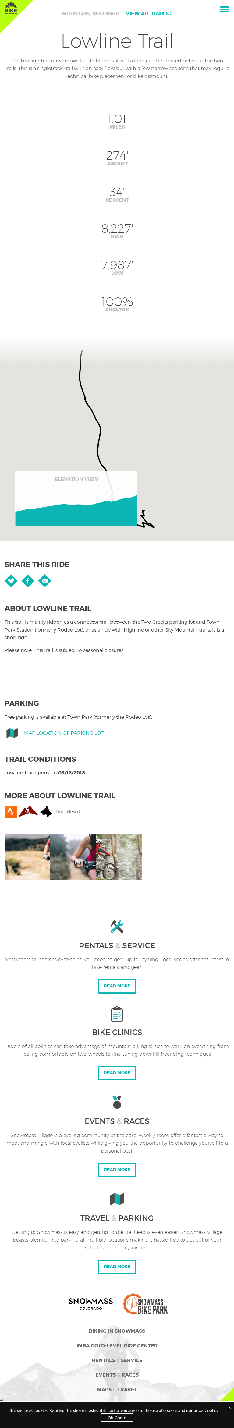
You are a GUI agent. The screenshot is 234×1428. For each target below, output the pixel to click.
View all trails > (149, 13)
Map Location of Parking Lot (64, 733)
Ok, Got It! (117, 1418)
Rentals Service (117, 1360)
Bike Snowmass (11, 8)
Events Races (117, 1375)
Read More (117, 986)
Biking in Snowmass (117, 1331)
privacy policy (205, 1410)
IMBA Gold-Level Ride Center (117, 1345)
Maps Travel (117, 1389)
